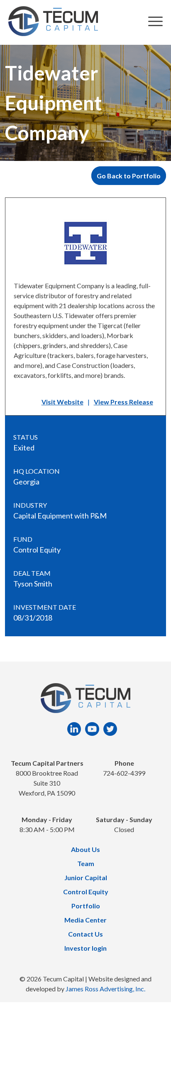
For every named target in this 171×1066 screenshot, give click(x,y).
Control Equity (85, 892)
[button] (155, 22)
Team (85, 863)
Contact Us (85, 934)
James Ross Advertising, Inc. (105, 989)
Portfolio (85, 906)
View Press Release (123, 402)
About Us (85, 849)
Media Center (85, 920)
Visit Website (62, 402)
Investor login (85, 948)
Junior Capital (85, 877)
